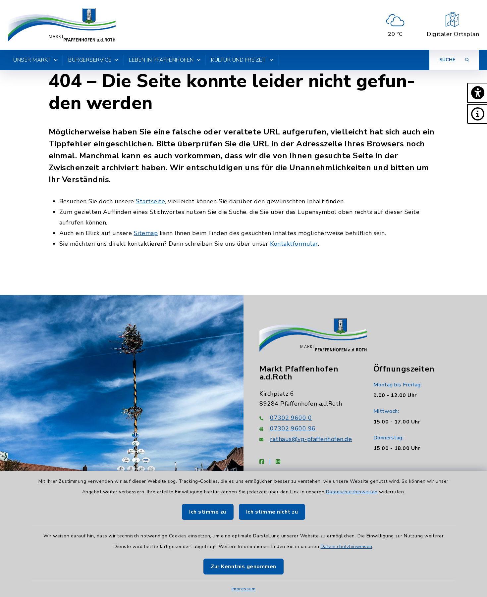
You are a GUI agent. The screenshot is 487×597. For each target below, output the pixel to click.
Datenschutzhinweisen (352, 492)
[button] (477, 93)
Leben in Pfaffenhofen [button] (161, 60)
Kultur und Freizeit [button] (239, 60)
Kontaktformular (294, 244)
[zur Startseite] (62, 24)
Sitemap (146, 233)
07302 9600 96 (293, 428)
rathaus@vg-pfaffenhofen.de (311, 439)
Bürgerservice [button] (90, 60)
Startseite (150, 201)
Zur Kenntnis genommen (243, 566)
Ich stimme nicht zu (272, 512)
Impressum (244, 589)
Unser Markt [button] (32, 60)
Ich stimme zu (207, 512)
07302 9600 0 (291, 418)
